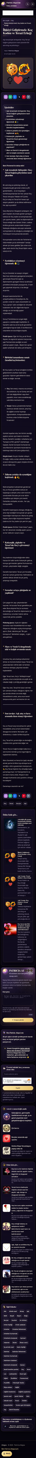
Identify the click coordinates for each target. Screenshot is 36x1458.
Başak (12, 1316)
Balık (5, 1316)
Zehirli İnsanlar (14, 1410)
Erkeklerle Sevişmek (10, 1338)
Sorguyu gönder (18, 1020)
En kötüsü (23, 1320)
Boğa (26, 1316)
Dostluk (14, 1320)
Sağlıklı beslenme (10, 1392)
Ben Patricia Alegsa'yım (14, 1033)
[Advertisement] (18, 12)
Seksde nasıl (8, 1401)
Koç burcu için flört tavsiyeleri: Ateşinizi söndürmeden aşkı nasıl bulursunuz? (24, 927)
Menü (6, 1454)
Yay (5, 1410)
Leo (5, 1374)
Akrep (22, 1311)
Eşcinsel (23, 1338)
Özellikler (14, 1378)
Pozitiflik (7, 1383)
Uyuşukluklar (8, 1405)
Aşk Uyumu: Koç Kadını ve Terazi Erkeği (23, 902)
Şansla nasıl (8, 1396)
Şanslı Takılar (19, 1396)
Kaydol (18, 1088)
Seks (27, 1396)
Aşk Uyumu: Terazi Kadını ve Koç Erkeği (24, 877)
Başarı (19, 1316)
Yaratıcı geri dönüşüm (23, 1405)
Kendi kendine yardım (11, 1369)
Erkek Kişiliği (8, 1325)
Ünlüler (24, 1401)
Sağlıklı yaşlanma (24, 1392)
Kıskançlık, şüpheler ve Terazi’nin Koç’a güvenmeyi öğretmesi (16, 139)
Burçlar (18, 803)
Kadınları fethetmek (19, 1351)
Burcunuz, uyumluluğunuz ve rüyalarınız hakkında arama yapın (16, 1426)
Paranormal (24, 1378)
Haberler (7, 1343)
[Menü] (33, 4)
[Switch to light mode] (28, 4)
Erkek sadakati (20, 1325)
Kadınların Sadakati (10, 1360)
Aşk (25, 803)
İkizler (15, 1343)
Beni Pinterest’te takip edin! (13, 166)
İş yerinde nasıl (9, 1347)
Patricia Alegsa (13, 51)
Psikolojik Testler (18, 1383)
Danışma (6, 992)
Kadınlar (6, 1351)
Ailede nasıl (13, 1311)
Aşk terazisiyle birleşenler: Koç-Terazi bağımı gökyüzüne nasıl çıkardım (18, 113)
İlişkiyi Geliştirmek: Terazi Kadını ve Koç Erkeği (24, 854)
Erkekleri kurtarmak (10, 1334)
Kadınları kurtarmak (10, 1356)
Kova (28, 1369)
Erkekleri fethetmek (19, 1329)
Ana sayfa (6, 20)
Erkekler (6, 1329)
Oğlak (6, 1378)
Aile (5, 1311)
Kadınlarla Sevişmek (10, 1365)
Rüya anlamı (8, 1387)
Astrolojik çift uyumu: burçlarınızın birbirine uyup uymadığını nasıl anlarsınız (25, 822)
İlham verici (24, 1343)
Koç (12, 20)
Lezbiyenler (13, 1374)
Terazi (11, 803)
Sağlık (17, 1387)
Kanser (22, 1365)
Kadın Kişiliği (21, 1347)
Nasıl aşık (23, 1374)
